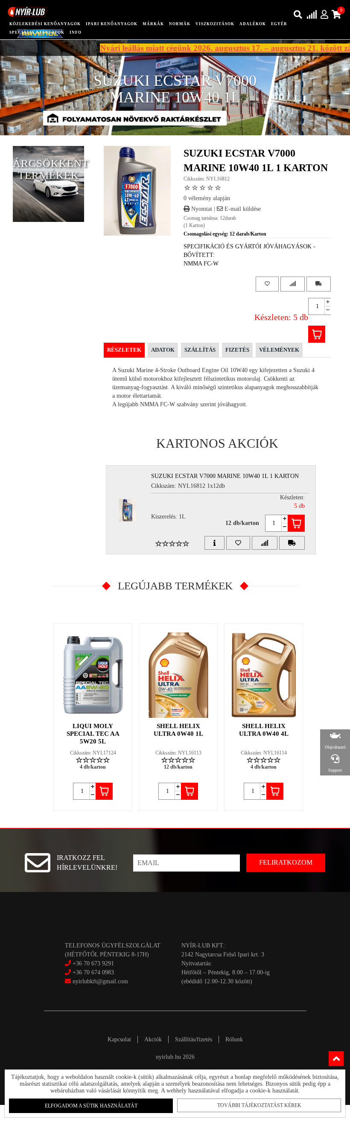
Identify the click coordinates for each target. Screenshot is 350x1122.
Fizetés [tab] (237, 350)
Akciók (153, 1039)
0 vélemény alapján (207, 198)
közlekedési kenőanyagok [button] (45, 24)
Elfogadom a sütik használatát (91, 1106)
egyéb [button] (279, 24)
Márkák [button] (153, 24)
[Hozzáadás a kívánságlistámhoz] (267, 284)
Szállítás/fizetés (193, 1039)
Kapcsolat (119, 1039)
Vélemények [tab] (279, 350)
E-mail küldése (242, 209)
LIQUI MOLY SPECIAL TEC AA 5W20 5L (93, 734)
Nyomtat (201, 209)
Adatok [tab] (163, 350)
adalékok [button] (252, 24)
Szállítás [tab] (200, 350)
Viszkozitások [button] (214, 24)
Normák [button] (179, 24)
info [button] (76, 32)
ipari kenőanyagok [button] (111, 24)
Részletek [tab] (124, 350)
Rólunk (234, 1039)
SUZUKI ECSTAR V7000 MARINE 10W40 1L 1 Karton (225, 476)
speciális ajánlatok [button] (36, 32)
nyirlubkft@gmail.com (99, 981)
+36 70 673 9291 (93, 963)
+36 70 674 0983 (93, 972)
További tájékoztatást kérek (259, 1105)
